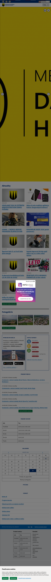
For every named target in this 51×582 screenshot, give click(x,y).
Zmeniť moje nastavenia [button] (24, 578)
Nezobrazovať (30, 281)
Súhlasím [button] (5, 578)
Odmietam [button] (13, 578)
